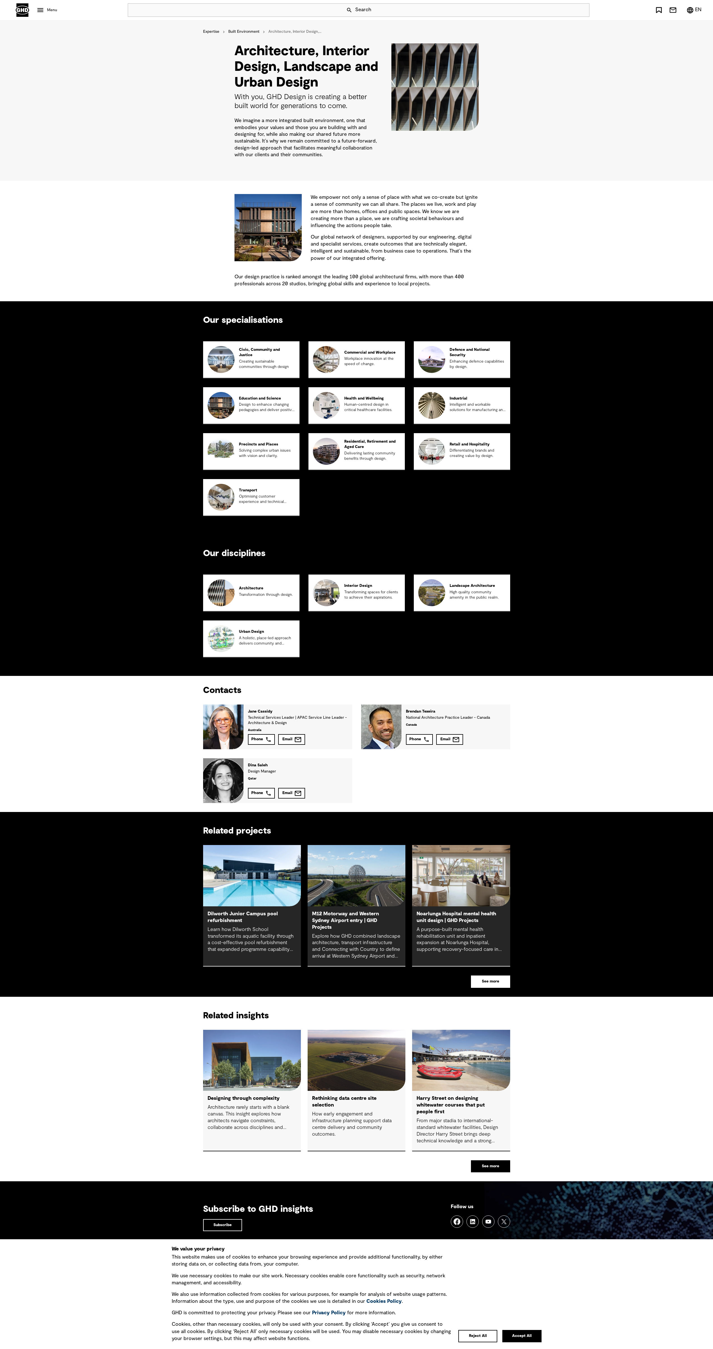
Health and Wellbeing (364, 398)
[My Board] (659, 10)
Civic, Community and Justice (259, 352)
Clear (569, 10)
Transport (248, 490)
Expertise (211, 32)
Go (582, 10)
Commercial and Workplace (370, 352)
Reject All (478, 1336)
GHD (22, 10)
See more (490, 981)
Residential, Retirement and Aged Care (370, 444)
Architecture (251, 588)
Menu (52, 10)
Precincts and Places (258, 444)
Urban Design (251, 632)
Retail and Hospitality (469, 444)
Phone (257, 739)
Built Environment (243, 32)
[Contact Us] (673, 10)
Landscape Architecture (472, 586)
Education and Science (260, 398)
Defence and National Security (470, 352)
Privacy (329, 1312)
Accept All (522, 1336)
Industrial (458, 398)
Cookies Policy (384, 1301)
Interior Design (358, 586)
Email (287, 739)
